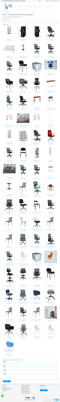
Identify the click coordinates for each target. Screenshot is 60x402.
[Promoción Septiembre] (37, 256)
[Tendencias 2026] (23, 329)
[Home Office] (37, 135)
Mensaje (4, 373)
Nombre (4, 361)
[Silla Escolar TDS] (50, 256)
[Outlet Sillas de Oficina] (37, 222)
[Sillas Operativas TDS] (23, 312)
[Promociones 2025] (23, 239)
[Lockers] (50, 151)
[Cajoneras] (37, 66)
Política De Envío (24, 389)
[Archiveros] (23, 32)
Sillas (25, 6)
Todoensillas (33, 399)
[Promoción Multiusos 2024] (23, 256)
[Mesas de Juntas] (50, 168)
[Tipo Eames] (37, 329)
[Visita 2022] (9, 347)
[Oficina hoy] (50, 205)
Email (4, 365)
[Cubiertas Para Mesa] (50, 82)
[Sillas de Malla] (37, 274)
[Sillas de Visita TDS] (50, 274)
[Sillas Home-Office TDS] (50, 295)
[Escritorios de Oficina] (9, 116)
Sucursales (4, 390)
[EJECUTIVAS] (23, 101)
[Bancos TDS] (9, 49)
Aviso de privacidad (24, 387)
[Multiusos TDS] (23, 187)
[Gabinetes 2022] (9, 134)
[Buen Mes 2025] (9, 66)
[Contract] (23, 83)
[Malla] (23, 170)
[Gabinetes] (50, 118)
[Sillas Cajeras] (23, 274)
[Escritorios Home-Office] (23, 118)
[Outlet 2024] (23, 222)
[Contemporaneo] (9, 83)
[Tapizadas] (9, 329)
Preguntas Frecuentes (6, 388)
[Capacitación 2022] (50, 65)
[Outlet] (9, 222)
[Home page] (50, 135)
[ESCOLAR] (37, 99)
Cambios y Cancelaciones (26, 388)
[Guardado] (23, 135)
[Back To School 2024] (50, 32)
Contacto (50, 6)
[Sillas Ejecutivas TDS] (23, 295)
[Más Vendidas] (37, 187)
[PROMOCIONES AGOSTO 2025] (37, 239)
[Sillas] (9, 276)
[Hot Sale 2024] (23, 153)
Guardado (34, 6)
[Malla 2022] (37, 170)
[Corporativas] (37, 83)
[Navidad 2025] (9, 205)
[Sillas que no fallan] (37, 312)
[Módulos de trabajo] (50, 187)
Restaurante (40, 6)
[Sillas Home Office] (37, 295)
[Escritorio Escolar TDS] (50, 99)
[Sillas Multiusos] (9, 312)
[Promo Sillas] (9, 239)
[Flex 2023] (37, 116)
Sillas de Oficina (19, 6)
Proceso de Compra (6, 389)
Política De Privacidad (25, 390)
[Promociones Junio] (9, 256)
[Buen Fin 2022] (37, 49)
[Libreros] (37, 153)
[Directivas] (9, 101)
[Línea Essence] (9, 168)
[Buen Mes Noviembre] (23, 66)
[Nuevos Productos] (23, 205)
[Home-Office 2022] (9, 153)
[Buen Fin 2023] (50, 49)
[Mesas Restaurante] (9, 186)
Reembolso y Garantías (25, 391)
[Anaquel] (9, 30)
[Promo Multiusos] (50, 222)
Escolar (45, 6)
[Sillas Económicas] (9, 295)
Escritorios (29, 6)
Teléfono (4, 369)
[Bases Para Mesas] (23, 47)
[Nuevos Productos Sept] (37, 205)
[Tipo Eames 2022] (50, 329)
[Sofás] (50, 312)
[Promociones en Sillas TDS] (50, 239)
